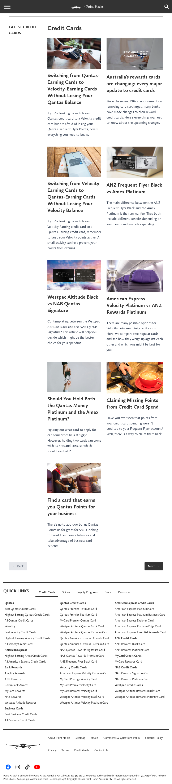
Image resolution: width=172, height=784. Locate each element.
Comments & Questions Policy (121, 737)
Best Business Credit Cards (21, 714)
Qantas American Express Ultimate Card (84, 638)
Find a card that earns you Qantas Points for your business (71, 506)
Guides (66, 592)
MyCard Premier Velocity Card (78, 685)
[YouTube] (36, 768)
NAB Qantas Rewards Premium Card (82, 655)
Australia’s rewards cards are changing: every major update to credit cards (134, 83)
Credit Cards (47, 592)
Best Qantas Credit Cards (20, 608)
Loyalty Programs (87, 592)
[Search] (164, 6)
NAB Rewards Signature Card (132, 673)
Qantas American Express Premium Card (84, 644)
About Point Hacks (59, 737)
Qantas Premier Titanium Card (78, 614)
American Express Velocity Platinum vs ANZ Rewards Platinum (134, 305)
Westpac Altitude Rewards (20, 702)
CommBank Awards (17, 685)
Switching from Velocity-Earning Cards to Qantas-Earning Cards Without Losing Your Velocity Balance (74, 196)
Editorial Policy (154, 737)
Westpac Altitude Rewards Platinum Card (139, 696)
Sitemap (80, 737)
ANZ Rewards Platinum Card (132, 649)
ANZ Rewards (13, 679)
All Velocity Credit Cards (19, 644)
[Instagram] (17, 768)
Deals (107, 592)
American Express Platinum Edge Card (138, 626)
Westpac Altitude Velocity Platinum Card (84, 702)
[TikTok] (26, 768)
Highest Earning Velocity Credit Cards (27, 638)
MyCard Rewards (15, 690)
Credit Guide (81, 750)
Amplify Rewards (15, 673)
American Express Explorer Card (134, 620)
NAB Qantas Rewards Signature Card (82, 649)
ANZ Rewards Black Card (130, 644)
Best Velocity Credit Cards (20, 632)
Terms (65, 750)
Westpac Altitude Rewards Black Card (137, 690)
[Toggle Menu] (7, 6)
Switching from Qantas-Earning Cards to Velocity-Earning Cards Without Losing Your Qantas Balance (73, 88)
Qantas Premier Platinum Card (78, 608)
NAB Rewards (13, 696)
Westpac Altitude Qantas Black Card (82, 626)
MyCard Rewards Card (128, 661)
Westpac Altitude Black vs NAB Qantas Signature (72, 303)
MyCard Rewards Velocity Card (78, 690)
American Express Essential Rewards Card (140, 632)
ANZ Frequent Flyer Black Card (78, 661)
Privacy (52, 750)
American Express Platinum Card (134, 608)
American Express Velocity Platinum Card (84, 673)
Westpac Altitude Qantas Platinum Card (84, 632)
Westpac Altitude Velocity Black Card (82, 696)
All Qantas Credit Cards (19, 620)
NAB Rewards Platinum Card (132, 679)
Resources (124, 592)
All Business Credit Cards (20, 720)
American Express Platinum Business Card (140, 614)
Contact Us (101, 750)
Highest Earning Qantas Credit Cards (27, 614)
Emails (94, 737)
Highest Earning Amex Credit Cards (26, 655)
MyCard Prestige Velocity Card (78, 679)
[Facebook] (7, 768)
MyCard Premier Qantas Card (78, 620)
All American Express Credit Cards (25, 661)
